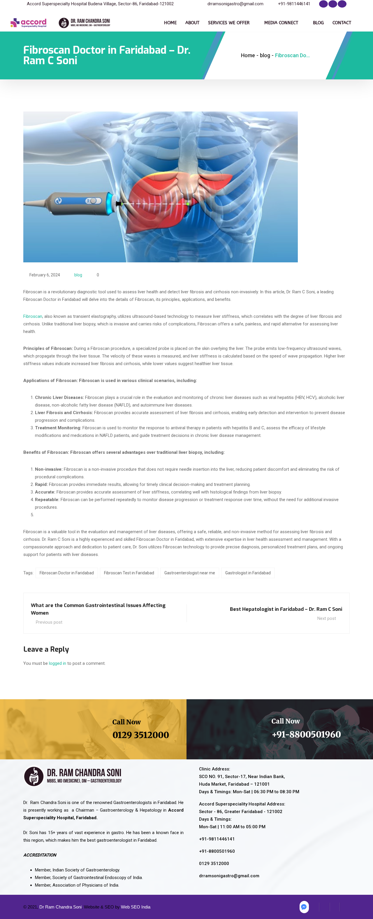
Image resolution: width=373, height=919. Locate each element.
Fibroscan (32, 316)
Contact (341, 22)
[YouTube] (345, 907)
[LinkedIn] (342, 4)
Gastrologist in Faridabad (248, 573)
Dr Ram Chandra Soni (60, 906)
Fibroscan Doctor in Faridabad (67, 573)
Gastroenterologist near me (189, 573)
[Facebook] (323, 4)
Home (170, 22)
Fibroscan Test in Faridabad (129, 573)
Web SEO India (135, 906)
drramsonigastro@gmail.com (235, 3)
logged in (57, 663)
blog (78, 275)
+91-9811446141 (294, 3)
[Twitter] (332, 4)
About (192, 22)
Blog (318, 22)
